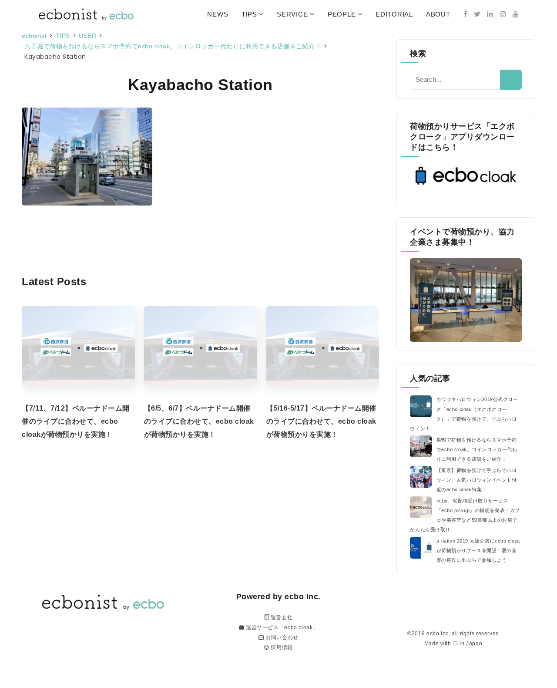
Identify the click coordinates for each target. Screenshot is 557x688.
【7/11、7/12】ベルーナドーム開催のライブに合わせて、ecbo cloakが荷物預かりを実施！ (76, 421)
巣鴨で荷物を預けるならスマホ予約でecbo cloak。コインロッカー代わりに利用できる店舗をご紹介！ (476, 449)
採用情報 (281, 647)
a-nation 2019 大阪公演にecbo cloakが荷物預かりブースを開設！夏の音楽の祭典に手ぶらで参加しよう (478, 550)
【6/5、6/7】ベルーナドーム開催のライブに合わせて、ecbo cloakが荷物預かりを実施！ (199, 421)
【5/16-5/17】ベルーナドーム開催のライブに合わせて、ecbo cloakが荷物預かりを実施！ (321, 421)
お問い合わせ (281, 637)
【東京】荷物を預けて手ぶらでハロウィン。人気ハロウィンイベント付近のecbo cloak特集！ (476, 480)
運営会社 (280, 617)
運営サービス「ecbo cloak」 (281, 627)
